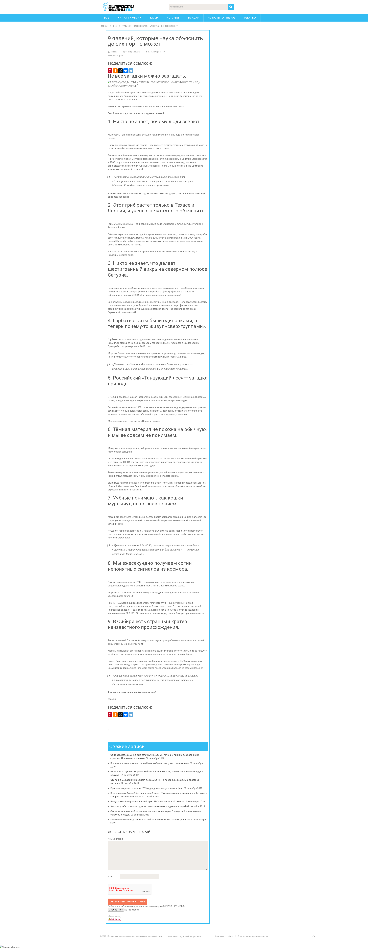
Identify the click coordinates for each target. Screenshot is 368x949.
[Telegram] (131, 70)
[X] (120, 70)
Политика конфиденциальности (253, 936)
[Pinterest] (110, 70)
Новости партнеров (221, 17)
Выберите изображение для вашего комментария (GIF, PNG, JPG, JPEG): (146, 906)
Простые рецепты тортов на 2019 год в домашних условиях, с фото (146, 788)
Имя (110, 876)
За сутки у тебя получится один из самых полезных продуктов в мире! (148, 806)
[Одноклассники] (115, 70)
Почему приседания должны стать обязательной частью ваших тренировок (151, 819)
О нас (231, 936)
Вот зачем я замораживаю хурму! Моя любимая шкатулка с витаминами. (149, 763)
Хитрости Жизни (129, 17)
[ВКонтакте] (125, 70)
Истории (173, 17)
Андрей (114, 52)
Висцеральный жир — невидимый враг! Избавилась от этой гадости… (148, 801)
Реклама (250, 17)
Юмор (154, 17)
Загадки (193, 17)
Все (106, 17)
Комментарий (115, 838)
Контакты (219, 936)
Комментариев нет (156, 52)
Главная (104, 26)
